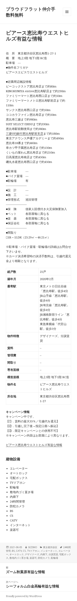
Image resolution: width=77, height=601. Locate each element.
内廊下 (43, 554)
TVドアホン (33, 550)
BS (13, 550)
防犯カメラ (44, 558)
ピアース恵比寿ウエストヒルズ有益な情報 (34, 445)
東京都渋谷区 (50, 547)
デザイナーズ (32, 554)
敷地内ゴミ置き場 (18, 558)
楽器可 (33, 558)
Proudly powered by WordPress (24, 596)
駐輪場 (54, 558)
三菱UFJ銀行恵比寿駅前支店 (24, 133)
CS (24, 550)
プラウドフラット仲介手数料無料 (30, 12)
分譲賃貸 (53, 554)
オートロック (16, 554)
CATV (19, 550)
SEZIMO (32, 547)
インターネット (49, 550)
